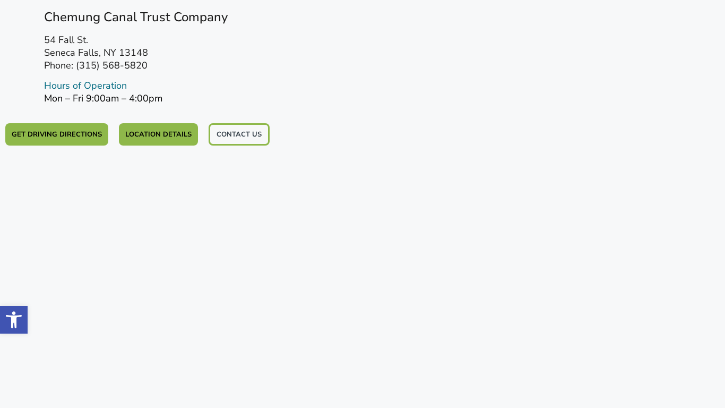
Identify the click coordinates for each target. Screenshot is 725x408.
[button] (14, 320)
